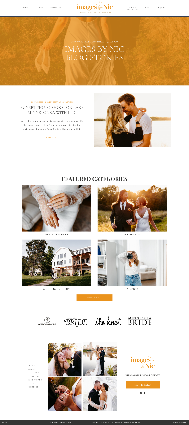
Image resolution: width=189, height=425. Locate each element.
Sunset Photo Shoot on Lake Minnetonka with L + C (51, 110)
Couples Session (38, 102)
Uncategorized (66, 102)
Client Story (52, 102)
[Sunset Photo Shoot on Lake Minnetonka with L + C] (132, 120)
